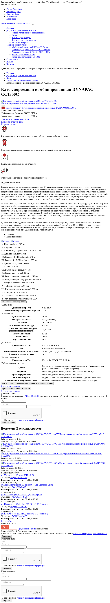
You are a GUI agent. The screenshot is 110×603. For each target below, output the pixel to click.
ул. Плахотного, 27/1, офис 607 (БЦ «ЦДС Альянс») (24, 504)
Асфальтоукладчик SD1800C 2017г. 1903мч (31, 52)
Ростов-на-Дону (13, 11)
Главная (10, 28)
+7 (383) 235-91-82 (18, 506)
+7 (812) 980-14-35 (18, 477)
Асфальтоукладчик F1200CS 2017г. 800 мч (31, 49)
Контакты (10, 64)
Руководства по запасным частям (16, 389)
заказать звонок (8, 423)
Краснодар (11, 19)
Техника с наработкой (16, 45)
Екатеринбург (12, 14)
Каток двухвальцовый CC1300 (26, 57)
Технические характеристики (13, 302)
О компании (12, 59)
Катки (14, 35)
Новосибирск (12, 16)
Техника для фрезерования (24, 40)
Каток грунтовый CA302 (23, 54)
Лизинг (9, 62)
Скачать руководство (10, 386)
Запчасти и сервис (20, 42)
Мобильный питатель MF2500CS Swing (30, 47)
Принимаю (6, 536)
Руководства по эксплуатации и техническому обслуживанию (27, 383)
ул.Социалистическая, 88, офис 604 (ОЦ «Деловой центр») (28, 485)
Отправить (6, 568)
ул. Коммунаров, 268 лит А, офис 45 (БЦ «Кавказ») (24, 514)
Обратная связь (8, 23)
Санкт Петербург (14, 9)
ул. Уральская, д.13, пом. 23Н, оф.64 (17, 475)
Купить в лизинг (8, 124)
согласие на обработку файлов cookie (90, 533)
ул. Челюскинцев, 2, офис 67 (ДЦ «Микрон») (21, 494)
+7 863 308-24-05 (23, 23)
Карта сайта (6, 521)
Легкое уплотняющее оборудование (28, 33)
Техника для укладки (21, 37)
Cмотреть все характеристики (15, 119)
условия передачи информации (31, 420)
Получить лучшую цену (12, 122)
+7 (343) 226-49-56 (18, 497)
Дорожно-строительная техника (21, 30)
